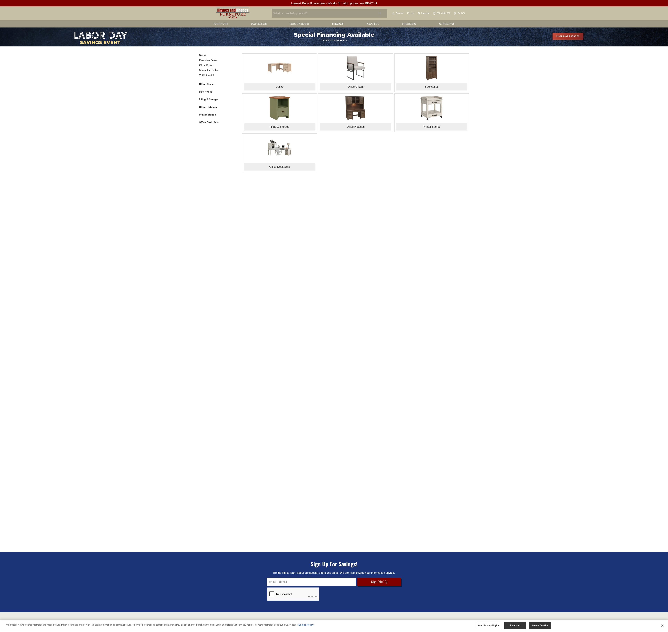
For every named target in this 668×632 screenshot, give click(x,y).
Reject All (515, 625)
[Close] (662, 625)
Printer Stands (207, 114)
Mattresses (259, 24)
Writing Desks (206, 74)
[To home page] (233, 13)
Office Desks (206, 65)
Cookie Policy (306, 624)
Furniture (220, 24)
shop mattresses (568, 36)
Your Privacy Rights (488, 625)
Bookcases (205, 91)
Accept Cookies (539, 625)
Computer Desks (208, 70)
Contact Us (447, 24)
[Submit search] (380, 13)
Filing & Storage (208, 99)
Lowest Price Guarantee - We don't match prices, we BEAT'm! (334, 3)
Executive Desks (208, 60)
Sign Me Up (379, 582)
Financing (409, 24)
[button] (393, 13)
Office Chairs (206, 84)
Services (338, 24)
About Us (373, 24)
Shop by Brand (299, 24)
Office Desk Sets (209, 122)
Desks (202, 55)
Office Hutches (208, 107)
